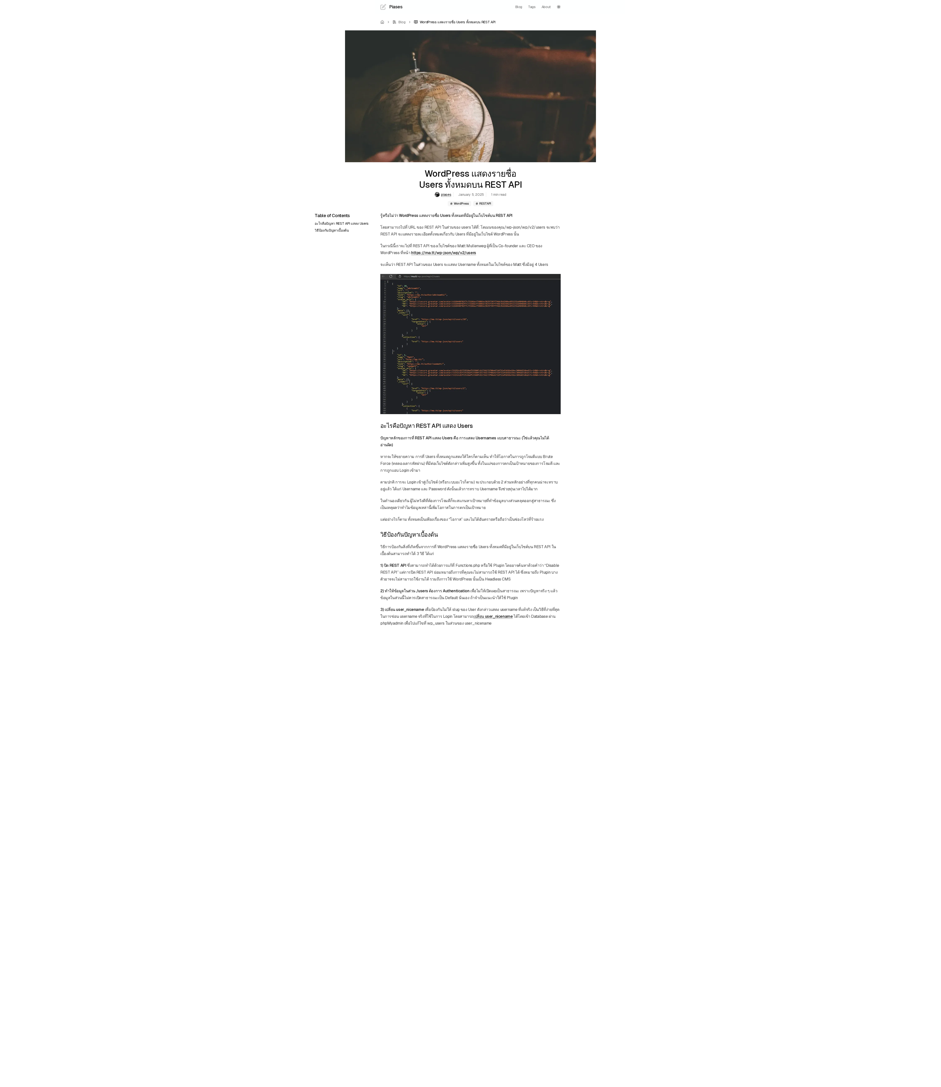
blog (518, 7)
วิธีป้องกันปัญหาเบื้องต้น (332, 230)
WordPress (461, 203)
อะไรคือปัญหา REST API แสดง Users (342, 223)
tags (532, 7)
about (546, 7)
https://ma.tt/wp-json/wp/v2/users (443, 252)
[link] (454, 22)
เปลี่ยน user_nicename (493, 616)
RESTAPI (485, 203)
